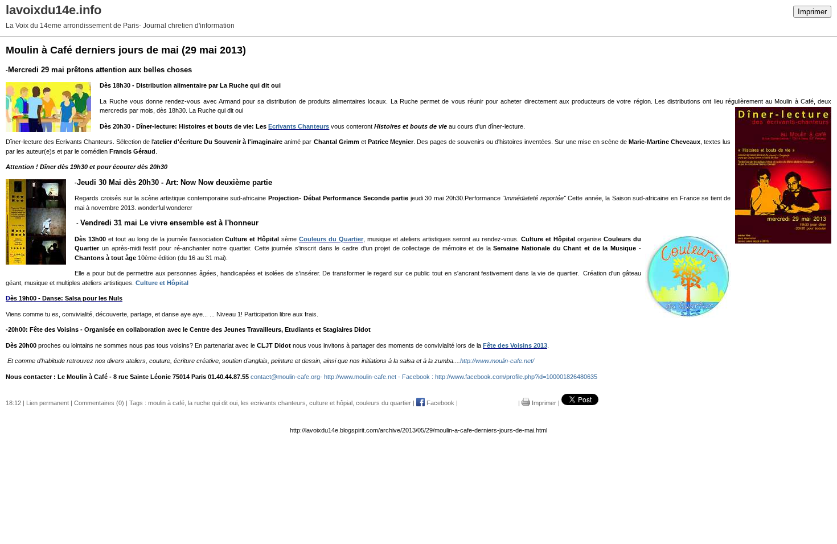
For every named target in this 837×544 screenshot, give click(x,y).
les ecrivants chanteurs (273, 402)
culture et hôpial (330, 402)
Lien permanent (47, 402)
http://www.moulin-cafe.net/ (497, 360)
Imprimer (812, 11)
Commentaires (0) (99, 402)
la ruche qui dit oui (212, 402)
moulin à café (166, 402)
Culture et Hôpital (161, 282)
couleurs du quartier (383, 402)
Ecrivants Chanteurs (298, 126)
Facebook (439, 402)
